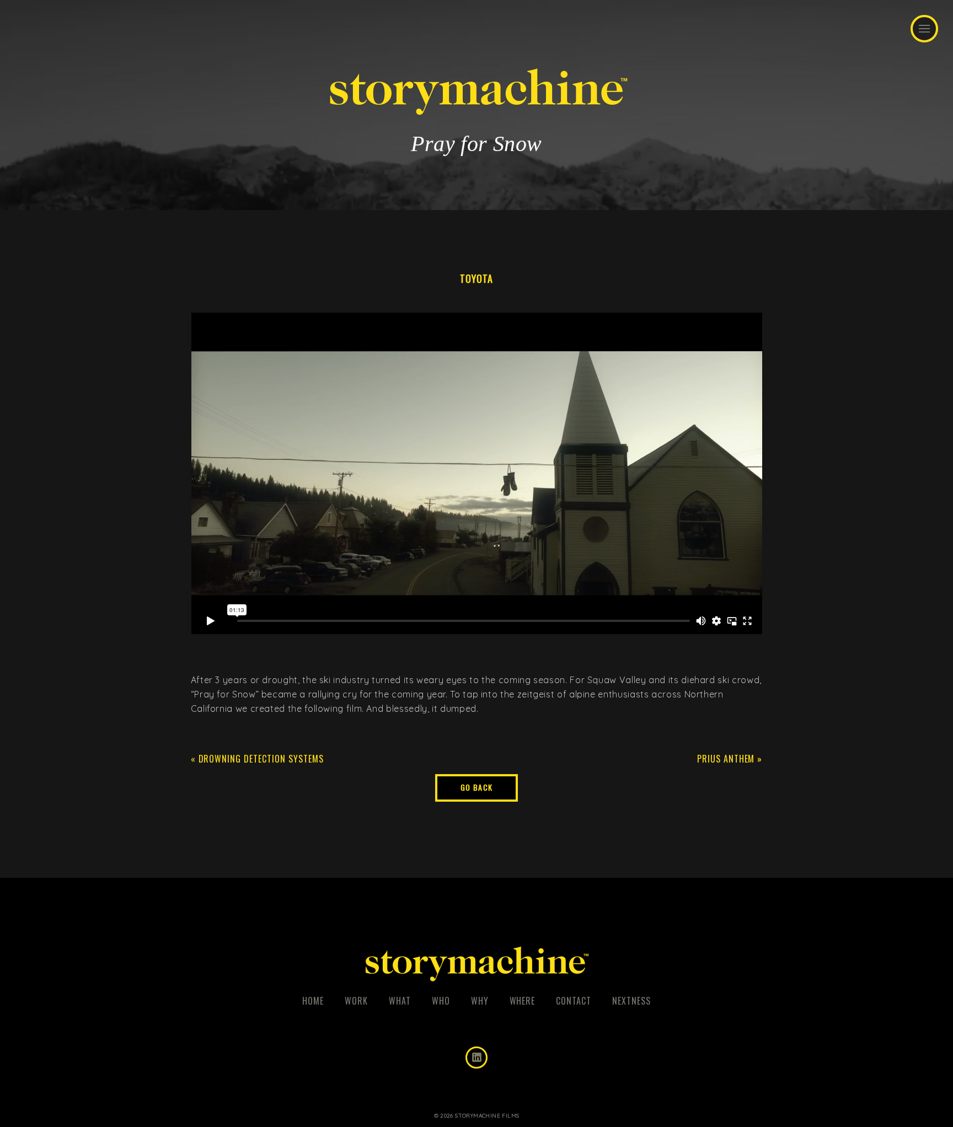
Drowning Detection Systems (261, 758)
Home (313, 1000)
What (400, 1000)
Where (523, 1000)
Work (356, 1000)
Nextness (631, 1000)
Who (441, 1000)
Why (480, 1000)
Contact (573, 1000)
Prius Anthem (726, 758)
